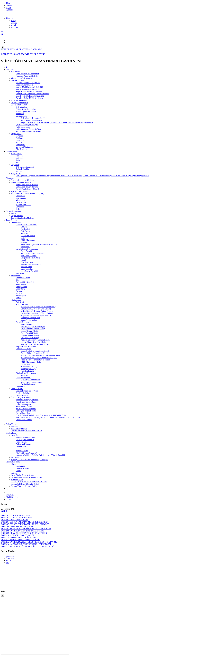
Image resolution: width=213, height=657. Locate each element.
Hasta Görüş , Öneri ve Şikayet (23, 475)
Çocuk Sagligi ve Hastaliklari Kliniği (35, 351)
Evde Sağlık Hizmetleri (25, 282)
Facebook (19, 156)
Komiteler (20, 114)
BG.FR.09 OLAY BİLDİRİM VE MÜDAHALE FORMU (24, 533)
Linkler (18, 448)
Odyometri (20, 291)
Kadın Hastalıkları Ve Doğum (32, 253)
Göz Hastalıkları (27, 262)
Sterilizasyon (21, 284)
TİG (17, 280)
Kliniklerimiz (16, 300)
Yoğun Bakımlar (22, 304)
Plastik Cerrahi (26, 267)
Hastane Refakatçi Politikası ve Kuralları (26, 431)
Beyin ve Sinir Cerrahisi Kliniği (33, 329)
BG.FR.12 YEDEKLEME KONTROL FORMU (20, 540)
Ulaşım (13, 464)
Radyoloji (24, 233)
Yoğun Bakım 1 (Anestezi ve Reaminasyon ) (38, 307)
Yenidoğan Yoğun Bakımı (26, 411)
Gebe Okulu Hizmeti (24, 420)
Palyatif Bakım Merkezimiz (26, 346)
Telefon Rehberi (17, 479)
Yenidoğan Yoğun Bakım (30, 318)
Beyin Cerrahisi (27, 269)
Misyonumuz (21, 198)
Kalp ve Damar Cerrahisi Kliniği (33, 342)
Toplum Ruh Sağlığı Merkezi (22, 218)
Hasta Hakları (21, 442)
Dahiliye (24, 227)
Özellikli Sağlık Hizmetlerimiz (22, 397)
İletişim (18, 209)
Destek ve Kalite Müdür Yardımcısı (29, 98)
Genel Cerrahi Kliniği (29, 333)
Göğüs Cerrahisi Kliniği (30, 335)
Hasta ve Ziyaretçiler (19, 428)
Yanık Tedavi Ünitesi (24, 406)
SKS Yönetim (21, 107)
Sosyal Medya (16, 154)
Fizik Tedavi (25, 231)
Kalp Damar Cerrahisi (29, 271)
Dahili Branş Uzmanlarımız (26, 224)
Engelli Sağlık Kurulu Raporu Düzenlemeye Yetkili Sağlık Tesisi (41, 415)
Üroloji (23, 260)
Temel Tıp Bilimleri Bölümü (27, 185)
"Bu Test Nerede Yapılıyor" (26, 453)
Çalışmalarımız (21, 116)
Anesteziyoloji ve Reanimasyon (33, 326)
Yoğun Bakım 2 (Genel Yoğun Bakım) (36, 309)
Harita (18, 471)
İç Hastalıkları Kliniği (29, 366)
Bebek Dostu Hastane (24, 413)
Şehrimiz (14, 426)
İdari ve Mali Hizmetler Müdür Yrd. (30, 89)
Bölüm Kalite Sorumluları (26, 109)
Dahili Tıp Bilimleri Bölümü (27, 187)
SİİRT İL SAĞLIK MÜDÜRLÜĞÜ (23, 54)
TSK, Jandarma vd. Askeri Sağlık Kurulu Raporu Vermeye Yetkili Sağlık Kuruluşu (48, 417)
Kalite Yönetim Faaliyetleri (31, 120)
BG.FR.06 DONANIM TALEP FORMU (17, 526)
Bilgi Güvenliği (17, 134)
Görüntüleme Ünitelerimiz (26, 373)
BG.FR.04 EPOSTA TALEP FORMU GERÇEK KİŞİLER (24, 522)
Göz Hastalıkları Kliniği (30, 338)
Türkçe (8, 3)
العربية (8, 8)
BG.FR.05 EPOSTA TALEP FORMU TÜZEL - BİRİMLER (25, 524)
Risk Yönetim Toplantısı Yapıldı (33, 118)
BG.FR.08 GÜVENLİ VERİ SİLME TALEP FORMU (22, 531)
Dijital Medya (11, 151)
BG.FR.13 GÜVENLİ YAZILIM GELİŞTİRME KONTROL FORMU (29, 542)
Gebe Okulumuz (22, 395)
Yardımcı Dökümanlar (24, 147)
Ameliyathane (21, 287)
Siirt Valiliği (20, 171)
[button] (9, 18)
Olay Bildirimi (21, 149)
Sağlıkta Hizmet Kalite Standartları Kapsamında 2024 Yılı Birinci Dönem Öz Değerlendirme (57, 122)
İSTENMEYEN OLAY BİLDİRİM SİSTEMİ (29, 482)
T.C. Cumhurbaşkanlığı (25, 167)
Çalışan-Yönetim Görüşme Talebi (24, 486)
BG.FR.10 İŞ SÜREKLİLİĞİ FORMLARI (18, 535)
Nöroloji (24, 242)
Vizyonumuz (21, 200)
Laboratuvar (20, 289)
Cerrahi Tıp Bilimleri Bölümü (27, 189)
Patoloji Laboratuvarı (29, 384)
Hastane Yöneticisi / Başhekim (28, 83)
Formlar (19, 142)
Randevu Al (15, 457)
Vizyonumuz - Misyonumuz (22, 78)
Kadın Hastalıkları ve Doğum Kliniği (35, 340)
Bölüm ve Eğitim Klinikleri (21, 182)
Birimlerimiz (16, 275)
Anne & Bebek (17, 389)
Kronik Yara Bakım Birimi (26, 402)
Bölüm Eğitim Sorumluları (26, 111)
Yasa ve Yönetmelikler (19, 191)
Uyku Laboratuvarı (23, 404)
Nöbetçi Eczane (22, 451)
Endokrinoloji (26, 247)
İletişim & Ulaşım (13, 462)
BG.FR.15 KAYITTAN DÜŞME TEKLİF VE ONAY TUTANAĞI (28, 546)
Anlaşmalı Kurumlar (24, 444)
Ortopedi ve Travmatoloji (30, 258)
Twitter (18, 160)
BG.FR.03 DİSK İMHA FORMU (14, 520)
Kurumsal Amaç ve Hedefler (27, 76)
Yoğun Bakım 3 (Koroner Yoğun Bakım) (37, 311)
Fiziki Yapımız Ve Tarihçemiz (27, 74)
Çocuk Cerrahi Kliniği (29, 331)
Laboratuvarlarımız (23, 377)
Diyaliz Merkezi (17, 216)
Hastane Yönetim (17, 80)
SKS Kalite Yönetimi (19, 105)
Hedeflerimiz (21, 202)
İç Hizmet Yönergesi (19, 100)
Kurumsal (10, 69)
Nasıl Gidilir (20, 466)
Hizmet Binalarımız (13, 211)
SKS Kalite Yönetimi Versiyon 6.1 (29, 131)
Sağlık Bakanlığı (22, 169)
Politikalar (20, 138)
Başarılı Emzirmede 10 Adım (27, 391)
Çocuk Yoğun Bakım (29, 320)
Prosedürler (20, 140)
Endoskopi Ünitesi (23, 278)
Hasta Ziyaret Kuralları (25, 440)
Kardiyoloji (25, 229)
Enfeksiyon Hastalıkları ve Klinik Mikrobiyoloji (39, 358)
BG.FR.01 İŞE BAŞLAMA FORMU (16, 515)
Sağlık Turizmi (11, 424)
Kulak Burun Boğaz (28, 256)
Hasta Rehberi (16, 435)
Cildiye (23, 238)
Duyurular (20, 207)
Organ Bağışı (21, 446)
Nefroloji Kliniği (27, 371)
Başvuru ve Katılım (23, 205)
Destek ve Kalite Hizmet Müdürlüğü (30, 96)
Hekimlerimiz (16, 222)
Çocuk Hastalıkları (28, 236)
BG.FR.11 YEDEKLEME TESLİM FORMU (19, 537)
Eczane (18, 298)
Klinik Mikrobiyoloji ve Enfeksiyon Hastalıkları (39, 244)
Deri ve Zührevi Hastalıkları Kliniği (34, 353)
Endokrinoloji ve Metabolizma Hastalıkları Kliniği (40, 355)
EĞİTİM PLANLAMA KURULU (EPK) (27, 193)
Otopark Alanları (22, 468)
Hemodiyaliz (21, 295)
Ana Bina (14, 213)
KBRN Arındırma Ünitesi (26, 409)
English (9, 5)
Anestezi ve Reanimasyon (31, 264)
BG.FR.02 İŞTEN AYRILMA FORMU (17, 517)
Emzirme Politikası (23, 393)
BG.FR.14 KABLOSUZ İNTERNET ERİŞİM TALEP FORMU (26, 544)
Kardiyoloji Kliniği (28, 369)
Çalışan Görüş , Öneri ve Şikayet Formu (26, 477)
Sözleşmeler (20, 145)
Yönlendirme (11, 433)
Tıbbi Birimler (11, 220)
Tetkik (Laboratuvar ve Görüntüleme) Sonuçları (29, 460)
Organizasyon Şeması (19, 103)
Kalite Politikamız (23, 127)
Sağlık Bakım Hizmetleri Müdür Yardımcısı (32, 94)
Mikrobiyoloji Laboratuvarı (31, 382)
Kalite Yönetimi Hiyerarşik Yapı (28, 129)
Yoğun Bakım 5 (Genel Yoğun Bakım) (36, 315)
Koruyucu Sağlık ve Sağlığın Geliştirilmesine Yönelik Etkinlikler (41, 455)
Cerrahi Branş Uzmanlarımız (27, 249)
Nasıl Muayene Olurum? (25, 437)
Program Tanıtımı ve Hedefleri (23, 180)
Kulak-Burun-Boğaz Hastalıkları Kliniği (36, 344)
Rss (17, 162)
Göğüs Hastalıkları (28, 240)
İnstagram (19, 158)
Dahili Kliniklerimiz (23, 349)
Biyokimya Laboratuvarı (30, 380)
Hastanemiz (15, 71)
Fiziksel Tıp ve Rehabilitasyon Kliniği (35, 360)
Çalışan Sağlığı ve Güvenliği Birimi (25, 484)
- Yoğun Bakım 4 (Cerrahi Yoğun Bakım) (37, 313)
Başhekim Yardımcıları (24, 85)
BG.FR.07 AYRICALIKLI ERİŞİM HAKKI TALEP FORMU (26, 529)
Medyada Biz (16, 173)
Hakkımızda (20, 196)
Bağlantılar (15, 165)
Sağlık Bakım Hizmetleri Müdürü (29, 91)
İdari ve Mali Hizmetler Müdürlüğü (29, 87)
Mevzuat (19, 136)
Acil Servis (20, 273)
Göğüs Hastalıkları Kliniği (31, 362)
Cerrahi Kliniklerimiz (24, 322)
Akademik (10, 178)
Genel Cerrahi (26, 251)
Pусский (9, 10)
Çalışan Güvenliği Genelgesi (27, 125)
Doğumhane (20, 386)
